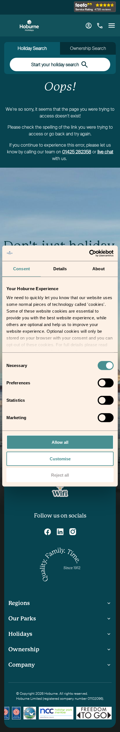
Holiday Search (32, 48)
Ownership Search (88, 48)
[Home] (29, 25)
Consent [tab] (21, 268)
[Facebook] (47, 531)
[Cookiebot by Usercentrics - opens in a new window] (89, 253)
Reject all (60, 475)
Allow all (60, 442)
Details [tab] (60, 268)
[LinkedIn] (60, 531)
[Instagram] (72, 531)
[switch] (106, 383)
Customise (60, 458)
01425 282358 (76, 152)
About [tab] (98, 268)
